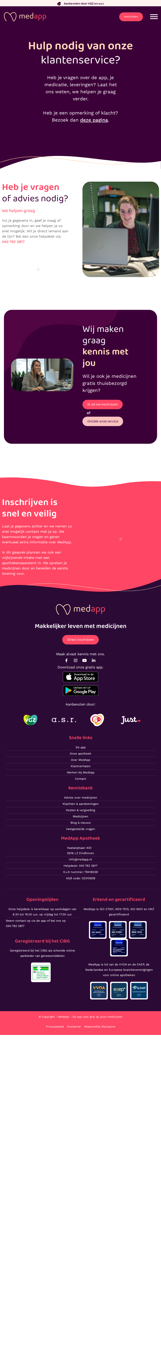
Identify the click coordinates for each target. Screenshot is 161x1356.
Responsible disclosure (99, 1026)
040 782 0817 (13, 242)
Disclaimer (74, 1026)
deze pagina (94, 120)
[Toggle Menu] (154, 16)
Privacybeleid (55, 1026)
